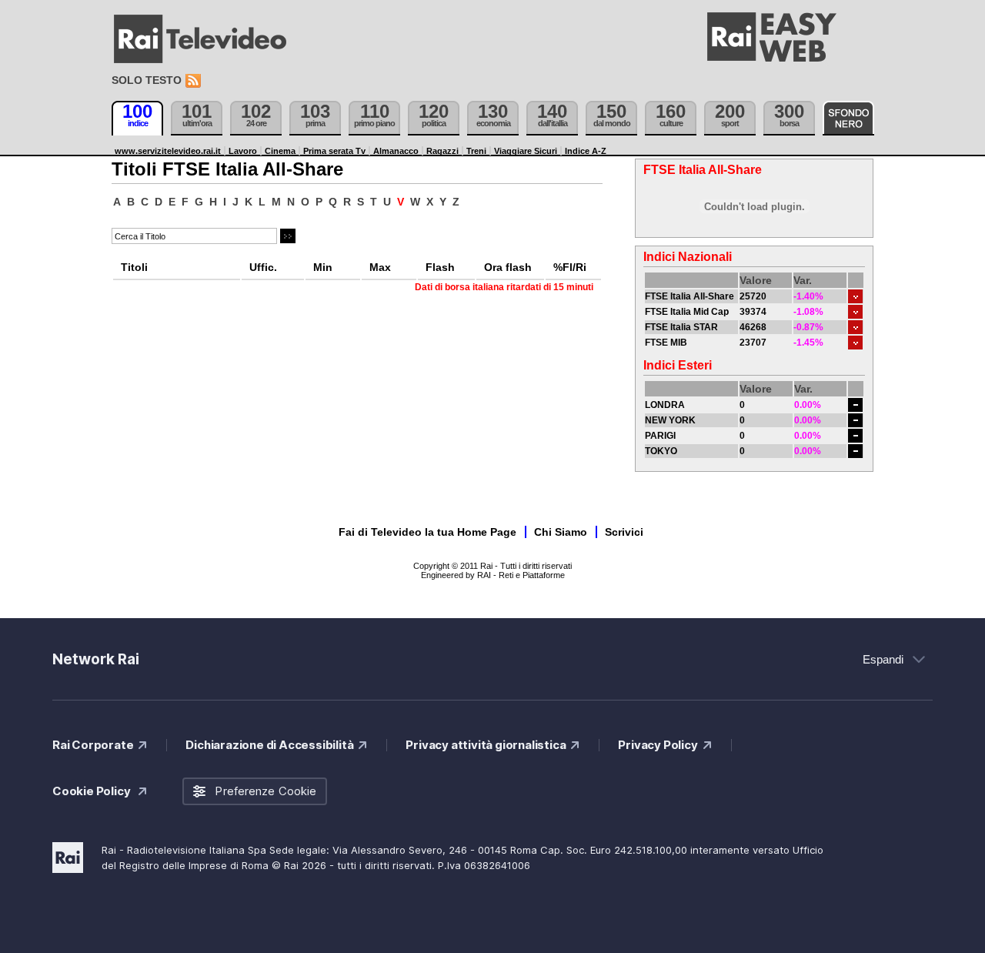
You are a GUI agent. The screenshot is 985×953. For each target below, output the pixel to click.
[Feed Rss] (195, 81)
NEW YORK (670, 420)
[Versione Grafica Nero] (848, 118)
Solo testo (147, 80)
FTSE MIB (666, 342)
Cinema (280, 150)
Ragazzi (442, 150)
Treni (476, 150)
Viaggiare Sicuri (525, 150)
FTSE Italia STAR (681, 327)
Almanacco (396, 150)
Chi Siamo (560, 532)
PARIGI (660, 435)
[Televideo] (208, 39)
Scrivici (624, 532)
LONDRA (665, 405)
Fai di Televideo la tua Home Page (427, 532)
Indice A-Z (585, 150)
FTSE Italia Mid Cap (687, 311)
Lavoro (243, 150)
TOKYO (661, 451)
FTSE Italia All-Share (689, 296)
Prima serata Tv (334, 150)
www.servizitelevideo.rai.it (168, 150)
